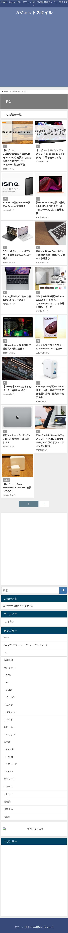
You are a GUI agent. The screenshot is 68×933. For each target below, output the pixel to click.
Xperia (9, 771)
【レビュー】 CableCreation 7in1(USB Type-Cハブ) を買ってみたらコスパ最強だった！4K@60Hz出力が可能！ (17, 157)
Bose (6, 637)
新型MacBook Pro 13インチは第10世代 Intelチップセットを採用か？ (50, 255)
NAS (8, 675)
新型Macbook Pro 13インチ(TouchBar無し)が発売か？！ (16, 439)
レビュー (8, 794)
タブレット (11, 712)
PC (5, 653)
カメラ (9, 704)
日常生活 (8, 809)
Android (10, 749)
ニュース (8, 786)
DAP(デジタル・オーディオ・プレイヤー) (25, 645)
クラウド (8, 719)
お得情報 (8, 660)
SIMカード (11, 764)
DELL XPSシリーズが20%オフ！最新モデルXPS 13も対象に (17, 255)
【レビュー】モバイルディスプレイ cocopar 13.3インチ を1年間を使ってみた (50, 154)
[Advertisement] (34, 53)
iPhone (9, 757)
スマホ (7, 742)
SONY (9, 690)
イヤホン (10, 697)
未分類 (7, 817)
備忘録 (7, 801)
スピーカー (9, 727)
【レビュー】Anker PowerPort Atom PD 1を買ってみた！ (17, 487)
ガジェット (9, 668)
